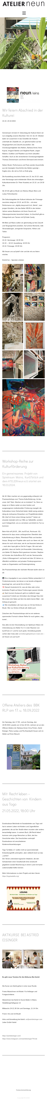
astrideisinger (27, 1039)
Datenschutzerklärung (23, 1090)
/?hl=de (34, 1039)
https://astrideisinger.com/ (11, 1036)
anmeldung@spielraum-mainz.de (31, 634)
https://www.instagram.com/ (12, 1039)
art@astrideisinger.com (34, 1019)
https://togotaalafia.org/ (10, 876)
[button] (24, 13)
